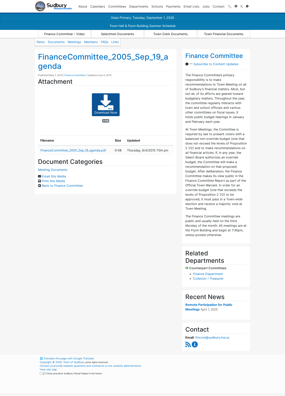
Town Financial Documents (223, 34)
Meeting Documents (52, 170)
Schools (157, 6)
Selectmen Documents (117, 34)
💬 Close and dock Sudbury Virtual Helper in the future (72, 373)
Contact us (46, 365)
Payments (173, 6)
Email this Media (54, 176)
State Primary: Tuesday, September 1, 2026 (142, 18)
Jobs (206, 6)
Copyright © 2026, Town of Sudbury (62, 362)
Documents (56, 42)
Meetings (74, 42)
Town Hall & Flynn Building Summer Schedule (143, 26)
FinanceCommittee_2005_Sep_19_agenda (103, 61)
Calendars (97, 6)
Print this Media (53, 181)
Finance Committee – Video (64, 34)
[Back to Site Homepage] (53, 6)
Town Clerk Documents (170, 34)
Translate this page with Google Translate (67, 358)
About (82, 6)
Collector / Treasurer (208, 278)
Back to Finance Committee (62, 186)
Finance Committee (75, 75)
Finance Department (208, 274)
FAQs (104, 42)
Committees (117, 6)
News (41, 42)
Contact (219, 6)
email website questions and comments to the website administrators (98, 365)
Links (115, 42)
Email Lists (191, 6)
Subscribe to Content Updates (215, 64)
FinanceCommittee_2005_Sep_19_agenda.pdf (73, 150)
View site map (48, 369)
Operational (205, 376)
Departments (138, 6)
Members (91, 42)
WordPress (197, 358)
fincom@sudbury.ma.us (212, 337)
